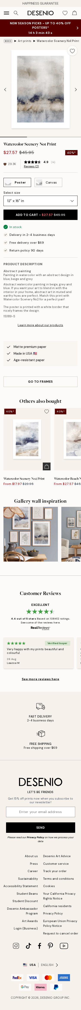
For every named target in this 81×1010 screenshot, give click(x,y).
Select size (11, 193)
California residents (57, 906)
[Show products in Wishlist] (65, 13)
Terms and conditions (58, 879)
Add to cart (40, 215)
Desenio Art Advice (57, 856)
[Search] (16, 13)
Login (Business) (26, 928)
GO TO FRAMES (40, 382)
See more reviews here (40, 679)
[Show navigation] (6, 13)
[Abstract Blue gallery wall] (30, 534)
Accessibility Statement (20, 886)
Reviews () (31, 166)
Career (33, 871)
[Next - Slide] (75, 89)
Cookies (49, 886)
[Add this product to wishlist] (72, 50)
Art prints (25, 41)
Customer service (56, 864)
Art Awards (30, 921)
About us (31, 856)
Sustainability (28, 879)
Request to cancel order (60, 933)
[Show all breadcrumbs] (8, 41)
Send (40, 828)
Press (34, 864)
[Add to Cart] (47, 466)
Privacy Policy (35, 837)
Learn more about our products (40, 325)
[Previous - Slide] (5, 89)
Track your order (55, 871)
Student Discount (25, 901)
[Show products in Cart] (74, 13)
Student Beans (27, 894)
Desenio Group (52, 998)
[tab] (13, 135)
